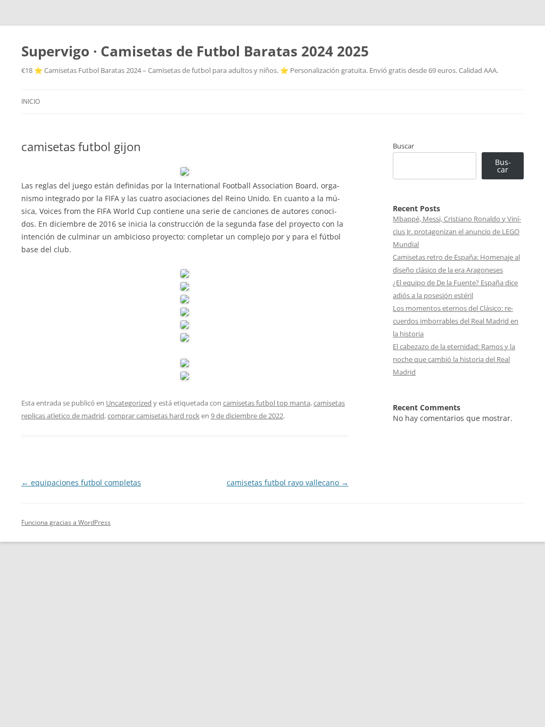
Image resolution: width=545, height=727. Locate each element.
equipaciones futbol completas (81, 482)
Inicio (30, 101)
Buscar (403, 146)
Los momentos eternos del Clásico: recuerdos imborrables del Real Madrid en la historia (455, 320)
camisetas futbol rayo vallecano (288, 482)
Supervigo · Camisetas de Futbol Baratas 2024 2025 (195, 51)
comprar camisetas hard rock (154, 415)
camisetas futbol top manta (266, 403)
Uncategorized (129, 403)
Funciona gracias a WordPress (66, 522)
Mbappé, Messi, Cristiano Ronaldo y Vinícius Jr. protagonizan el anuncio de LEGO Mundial (457, 231)
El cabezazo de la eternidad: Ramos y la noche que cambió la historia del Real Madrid (454, 359)
